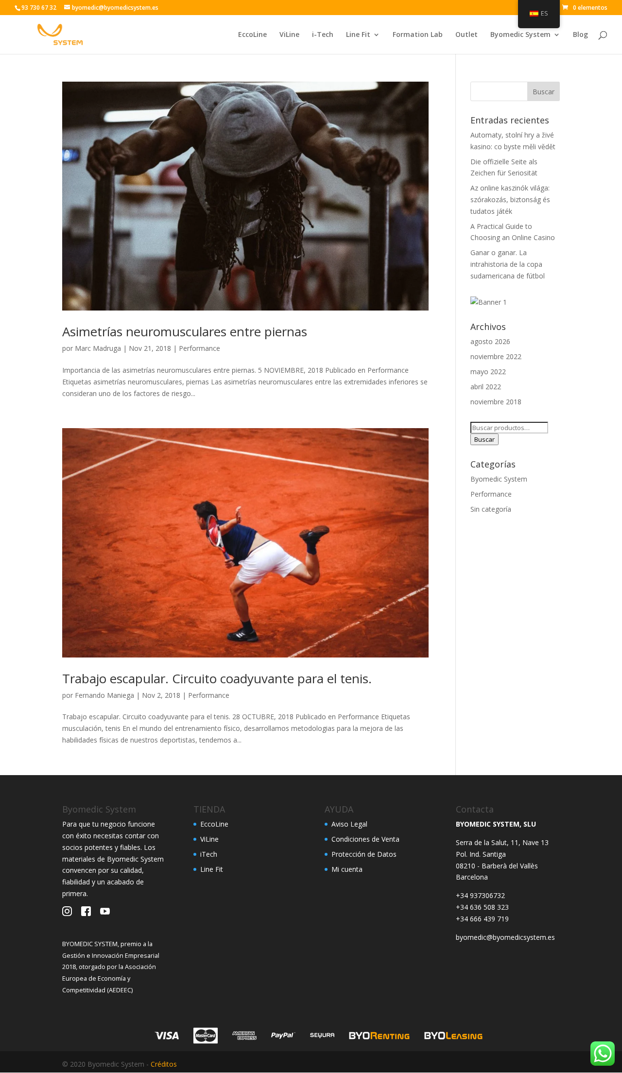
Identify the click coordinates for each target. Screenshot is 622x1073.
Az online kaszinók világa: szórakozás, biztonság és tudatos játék (510, 199)
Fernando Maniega (104, 695)
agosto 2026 (490, 341)
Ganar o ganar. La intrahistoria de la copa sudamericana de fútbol (507, 264)
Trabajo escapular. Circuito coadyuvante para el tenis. (217, 678)
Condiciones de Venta (365, 839)
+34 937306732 (480, 895)
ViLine (289, 35)
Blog (580, 35)
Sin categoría (490, 509)
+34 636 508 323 (482, 907)
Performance (199, 348)
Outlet (466, 35)
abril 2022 (485, 386)
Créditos (164, 1064)
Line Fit (358, 35)
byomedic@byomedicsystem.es (505, 937)
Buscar (484, 439)
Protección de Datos (364, 854)
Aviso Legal (349, 824)
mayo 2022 (488, 371)
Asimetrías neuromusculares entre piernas (184, 331)
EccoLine (252, 35)
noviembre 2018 (495, 401)
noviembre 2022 (495, 356)
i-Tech (322, 35)
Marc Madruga (98, 348)
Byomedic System (520, 35)
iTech (208, 854)
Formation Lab (418, 35)
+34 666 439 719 (482, 918)
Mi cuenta (347, 869)
